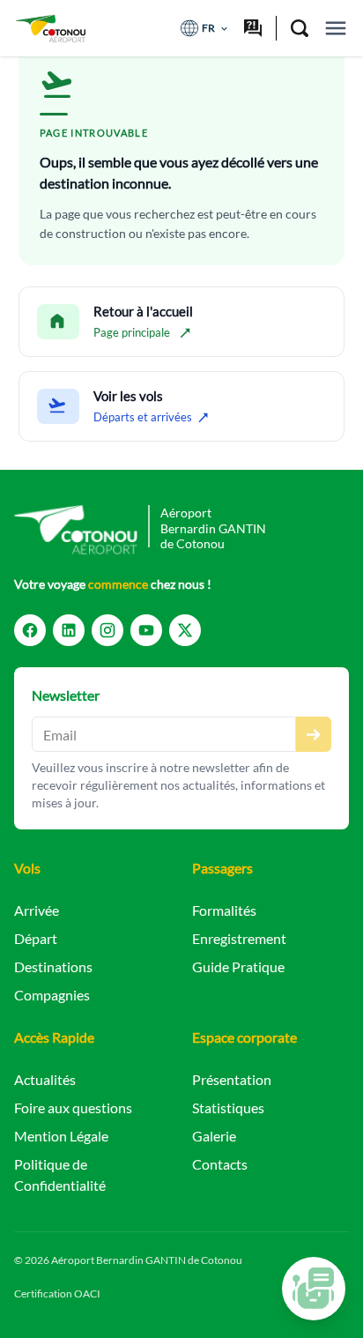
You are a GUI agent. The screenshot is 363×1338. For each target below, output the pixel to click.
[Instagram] (107, 630)
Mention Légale (61, 1135)
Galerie (214, 1135)
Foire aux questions (73, 1107)
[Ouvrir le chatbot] (313, 1288)
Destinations (53, 966)
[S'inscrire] (313, 734)
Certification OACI (57, 1293)
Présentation (231, 1079)
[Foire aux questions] (253, 28)
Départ (35, 938)
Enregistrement (239, 938)
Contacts (220, 1164)
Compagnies (52, 994)
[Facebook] (30, 630)
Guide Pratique (238, 966)
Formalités (224, 910)
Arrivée (36, 910)
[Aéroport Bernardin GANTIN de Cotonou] (50, 28)
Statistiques (228, 1107)
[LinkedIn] (69, 630)
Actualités (45, 1079)
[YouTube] (146, 630)
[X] (185, 630)
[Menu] (335, 28)
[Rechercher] (299, 28)
